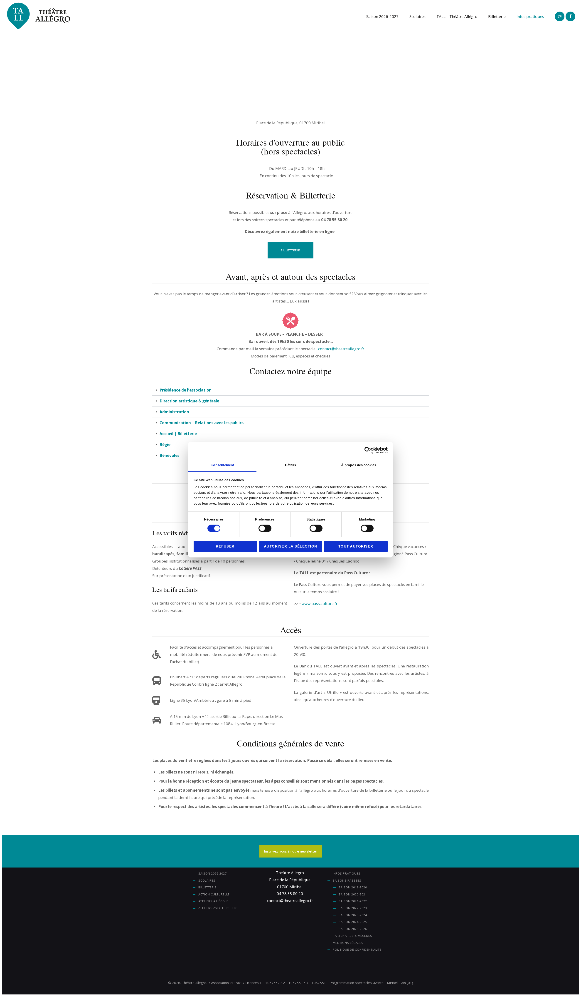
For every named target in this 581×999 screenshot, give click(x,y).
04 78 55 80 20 (290, 893)
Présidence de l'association (186, 390)
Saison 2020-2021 (353, 894)
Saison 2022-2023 (353, 908)
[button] (290, 390)
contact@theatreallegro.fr (341, 348)
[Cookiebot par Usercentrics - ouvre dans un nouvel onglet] (368, 450)
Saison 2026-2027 (212, 873)
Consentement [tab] (222, 465)
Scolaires (206, 880)
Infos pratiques (346, 873)
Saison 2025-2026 (353, 929)
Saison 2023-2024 (353, 915)
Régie (165, 444)
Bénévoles (169, 455)
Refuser (225, 546)
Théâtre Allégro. (194, 982)
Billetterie (207, 887)
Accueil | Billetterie (178, 433)
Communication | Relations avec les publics (202, 422)
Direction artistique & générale (189, 401)
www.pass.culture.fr (319, 603)
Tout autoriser (355, 546)
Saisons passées (347, 880)
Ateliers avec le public (217, 908)
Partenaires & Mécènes (352, 936)
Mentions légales (348, 943)
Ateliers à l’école (213, 901)
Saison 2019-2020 (353, 887)
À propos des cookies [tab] (358, 465)
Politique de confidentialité (357, 949)
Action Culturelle (214, 894)
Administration (174, 411)
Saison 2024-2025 (353, 922)
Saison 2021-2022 (353, 901)
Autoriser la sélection (290, 546)
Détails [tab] (290, 465)
